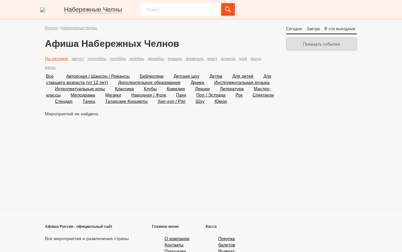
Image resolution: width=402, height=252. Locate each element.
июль (50, 67)
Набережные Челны (79, 28)
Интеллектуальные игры (80, 88)
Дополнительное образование (149, 82)
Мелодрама (83, 94)
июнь (256, 58)
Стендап (64, 101)
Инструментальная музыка (241, 82)
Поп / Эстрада (210, 94)
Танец (89, 101)
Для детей (242, 76)
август (78, 58)
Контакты (174, 244)
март (212, 58)
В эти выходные (339, 28)
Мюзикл (113, 94)
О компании (177, 238)
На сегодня (56, 58)
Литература (232, 88)
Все (50, 76)
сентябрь (97, 58)
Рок (239, 94)
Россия (51, 28)
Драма (197, 82)
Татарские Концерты (126, 101)
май (243, 58)
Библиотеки (152, 76)
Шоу (200, 101)
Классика (124, 88)
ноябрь (136, 58)
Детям (215, 76)
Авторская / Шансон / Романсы (98, 76)
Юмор (221, 101)
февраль (195, 58)
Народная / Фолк (148, 94)
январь (175, 58)
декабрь (156, 58)
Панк (181, 94)
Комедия (176, 88)
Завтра (313, 28)
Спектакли (263, 94)
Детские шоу (186, 76)
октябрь (118, 58)
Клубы (150, 88)
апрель (228, 58)
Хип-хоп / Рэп (172, 101)
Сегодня (294, 28)
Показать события (321, 44)
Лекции (202, 88)
